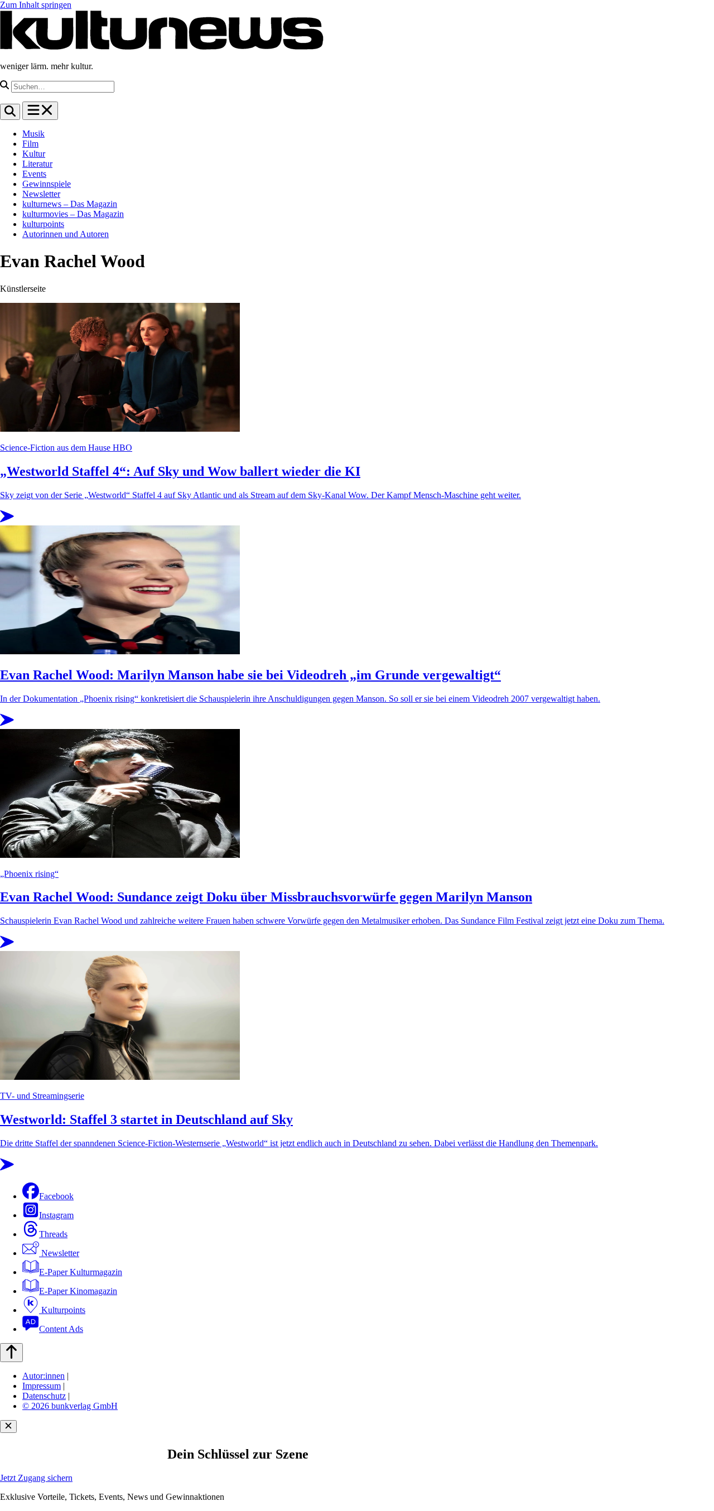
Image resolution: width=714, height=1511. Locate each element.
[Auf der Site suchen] (10, 112)
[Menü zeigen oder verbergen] (40, 111)
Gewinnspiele (46, 184)
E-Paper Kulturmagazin (80, 1272)
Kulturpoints (62, 1310)
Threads (53, 1234)
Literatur (37, 163)
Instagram (56, 1215)
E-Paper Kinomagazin (78, 1291)
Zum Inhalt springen (35, 4)
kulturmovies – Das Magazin (73, 214)
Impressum (41, 1386)
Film (30, 143)
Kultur (33, 153)
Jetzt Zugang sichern (36, 1478)
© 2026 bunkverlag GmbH (70, 1406)
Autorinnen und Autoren (65, 234)
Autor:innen (43, 1375)
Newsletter (41, 194)
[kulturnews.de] (162, 47)
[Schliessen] (8, 1426)
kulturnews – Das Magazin (69, 204)
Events (34, 173)
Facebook (56, 1196)
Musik (33, 133)
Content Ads (61, 1329)
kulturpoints (43, 224)
